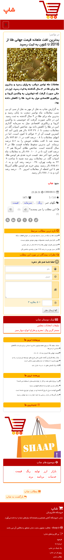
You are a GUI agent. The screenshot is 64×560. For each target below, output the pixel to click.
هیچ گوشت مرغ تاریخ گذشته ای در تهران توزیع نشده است (37, 390)
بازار (53, 471)
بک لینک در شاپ (55, 548)
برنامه (40, 476)
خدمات (52, 476)
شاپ (50, 183)
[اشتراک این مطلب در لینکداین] (13, 219)
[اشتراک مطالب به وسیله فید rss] (7, 219)
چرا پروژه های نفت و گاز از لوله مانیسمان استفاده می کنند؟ (38, 381)
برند (31, 476)
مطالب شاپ (31, 491)
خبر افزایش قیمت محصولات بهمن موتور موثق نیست (39, 240)
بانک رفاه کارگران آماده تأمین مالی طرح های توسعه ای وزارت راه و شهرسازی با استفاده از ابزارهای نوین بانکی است (35, 359)
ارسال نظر (49, 310)
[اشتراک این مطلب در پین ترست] (19, 219)
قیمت (15, 202)
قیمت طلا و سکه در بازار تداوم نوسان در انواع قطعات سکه (37, 235)
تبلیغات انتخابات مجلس (48, 325)
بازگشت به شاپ (15, 496)
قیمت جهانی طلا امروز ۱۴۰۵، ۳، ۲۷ (46, 353)
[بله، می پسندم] (25, 209)
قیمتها (59, 539)
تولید (37, 471)
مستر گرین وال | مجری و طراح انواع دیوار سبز (37, 330)
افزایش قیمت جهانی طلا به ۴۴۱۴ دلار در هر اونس (40, 244)
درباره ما (58, 544)
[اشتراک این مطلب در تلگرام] (36, 219)
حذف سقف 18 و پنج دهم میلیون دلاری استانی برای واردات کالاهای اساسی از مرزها (35, 347)
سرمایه (28, 202)
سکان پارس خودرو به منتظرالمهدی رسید (44, 385)
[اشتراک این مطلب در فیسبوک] (30, 219)
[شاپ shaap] (49, 9)
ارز (45, 471)
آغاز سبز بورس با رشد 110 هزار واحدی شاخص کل (39, 249)
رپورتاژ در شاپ (56, 552)
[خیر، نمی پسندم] (11, 209)
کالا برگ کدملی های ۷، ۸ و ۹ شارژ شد (45, 365)
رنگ (40, 202)
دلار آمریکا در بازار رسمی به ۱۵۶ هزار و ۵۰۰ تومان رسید (38, 395)
